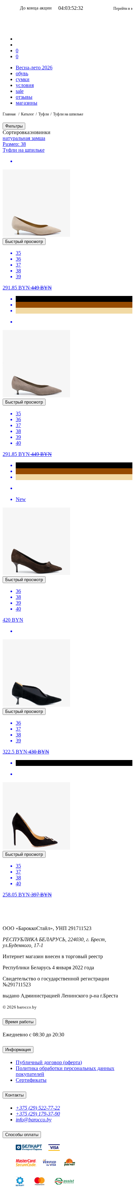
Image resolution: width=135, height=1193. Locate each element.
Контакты (14, 1095)
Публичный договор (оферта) (49, 1062)
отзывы (24, 97)
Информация (18, 1049)
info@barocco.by (33, 1119)
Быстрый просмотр (24, 241)
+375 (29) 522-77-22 (38, 1108)
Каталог (27, 114)
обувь (22, 73)
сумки (22, 79)
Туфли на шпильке (24, 150)
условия (25, 85)
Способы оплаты (21, 1134)
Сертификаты (31, 1080)
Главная (10, 114)
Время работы (19, 1021)
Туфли (43, 114)
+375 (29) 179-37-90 (38, 1113)
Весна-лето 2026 (34, 67)
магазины (26, 103)
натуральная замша (24, 138)
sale (20, 91)
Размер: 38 (14, 144)
